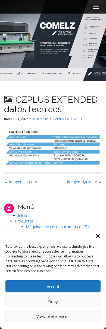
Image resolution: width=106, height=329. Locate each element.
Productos (24, 221)
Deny (53, 301)
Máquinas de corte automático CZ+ (58, 226)
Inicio (22, 215)
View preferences (53, 316)
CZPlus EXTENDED (67, 118)
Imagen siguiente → (84, 181)
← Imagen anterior (20, 181)
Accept (53, 286)
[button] (98, 236)
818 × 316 (40, 118)
